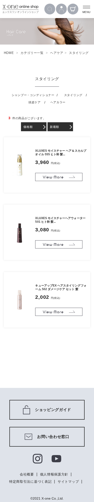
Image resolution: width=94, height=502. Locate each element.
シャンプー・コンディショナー (33, 95)
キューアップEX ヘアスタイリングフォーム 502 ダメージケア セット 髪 (60, 287)
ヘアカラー (58, 102)
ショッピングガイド (53, 410)
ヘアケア (56, 53)
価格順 (28, 127)
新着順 (54, 127)
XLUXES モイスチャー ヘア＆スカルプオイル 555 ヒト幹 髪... (60, 152)
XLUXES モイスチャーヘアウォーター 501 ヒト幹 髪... (60, 219)
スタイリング (79, 53)
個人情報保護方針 (54, 474)
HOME (9, 53)
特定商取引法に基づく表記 (30, 481)
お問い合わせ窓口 (53, 437)
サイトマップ (68, 481)
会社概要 (27, 474)
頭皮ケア (34, 102)
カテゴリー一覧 (32, 53)
